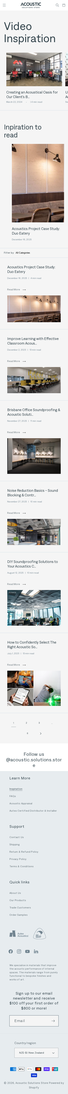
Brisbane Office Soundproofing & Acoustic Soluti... (33, 412)
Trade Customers (20, 907)
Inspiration (15, 788)
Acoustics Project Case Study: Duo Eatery (36, 231)
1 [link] (13, 723)
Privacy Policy (18, 859)
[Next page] (40, 733)
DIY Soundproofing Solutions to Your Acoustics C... (32, 564)
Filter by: (9, 253)
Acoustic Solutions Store (31, 1082)
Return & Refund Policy (23, 851)
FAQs (12, 796)
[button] (4, 5)
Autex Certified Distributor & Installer (33, 810)
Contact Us (16, 837)
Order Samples (18, 914)
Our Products (17, 900)
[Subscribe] (53, 1020)
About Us (15, 893)
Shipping (14, 844)
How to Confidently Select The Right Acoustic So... (31, 644)
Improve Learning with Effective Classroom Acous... (33, 341)
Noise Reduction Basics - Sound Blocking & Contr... (32, 492)
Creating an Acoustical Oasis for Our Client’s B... (32, 94)
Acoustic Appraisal (20, 803)
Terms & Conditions (21, 866)
